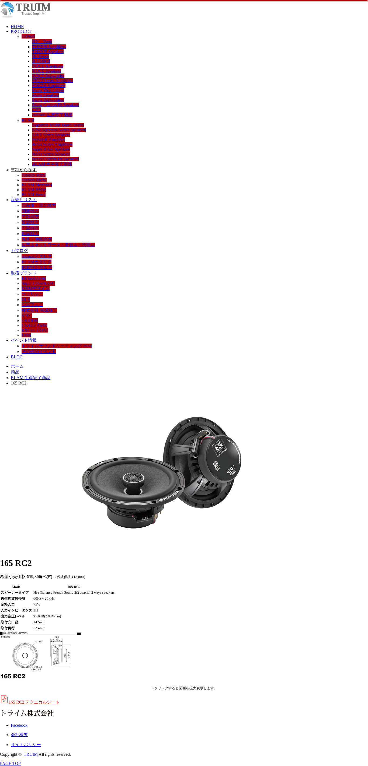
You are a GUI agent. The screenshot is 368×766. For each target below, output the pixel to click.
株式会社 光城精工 (39, 310)
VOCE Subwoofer (48, 76)
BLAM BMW (34, 189)
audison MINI (34, 175)
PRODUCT (21, 31)
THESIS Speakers (48, 51)
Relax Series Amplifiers (52, 144)
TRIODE (30, 320)
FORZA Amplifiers (48, 85)
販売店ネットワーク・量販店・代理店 (58, 245)
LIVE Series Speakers (51, 134)
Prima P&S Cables (48, 90)
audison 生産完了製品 (52, 115)
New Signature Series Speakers (59, 130)
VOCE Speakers (46, 71)
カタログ (19, 250)
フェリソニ (32, 294)
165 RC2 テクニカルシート (34, 702)
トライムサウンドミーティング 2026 (57, 346)
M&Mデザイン (36, 288)
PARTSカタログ (37, 267)
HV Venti (42, 41)
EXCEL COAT (35, 330)
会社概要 (19, 734)
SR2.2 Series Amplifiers (52, 80)
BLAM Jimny (34, 194)
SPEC (27, 315)
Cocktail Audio (34, 325)
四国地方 (30, 233)
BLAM (28, 120)
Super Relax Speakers (51, 149)
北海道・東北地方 (39, 205)
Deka (26, 335)
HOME (17, 26)
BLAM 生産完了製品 (52, 164)
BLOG (17, 357)
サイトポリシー (26, 744)
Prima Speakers (45, 95)
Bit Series (40, 56)
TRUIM (31, 754)
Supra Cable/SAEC (38, 283)
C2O (36, 109)
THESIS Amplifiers (49, 46)
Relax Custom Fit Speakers (55, 159)
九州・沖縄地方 (37, 239)
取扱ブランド (24, 273)
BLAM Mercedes (37, 185)
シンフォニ (32, 304)
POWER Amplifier (48, 139)
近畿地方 (30, 222)
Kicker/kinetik (34, 278)
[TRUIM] (25, 17)
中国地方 (30, 228)
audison (28, 36)
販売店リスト (24, 199)
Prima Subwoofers (48, 100)
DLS (26, 299)
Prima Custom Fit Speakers (55, 105)
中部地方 (30, 216)
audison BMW (34, 180)
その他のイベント (39, 351)
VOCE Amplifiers (47, 66)
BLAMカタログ (36, 262)
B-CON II (41, 61)
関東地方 (30, 211)
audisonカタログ (37, 256)
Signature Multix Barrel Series (58, 125)
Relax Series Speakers (51, 154)
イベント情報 (24, 340)
